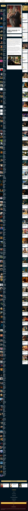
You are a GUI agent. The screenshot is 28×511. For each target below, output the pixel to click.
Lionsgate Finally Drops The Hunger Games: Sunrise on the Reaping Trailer (4, 253)
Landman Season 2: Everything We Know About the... (25, 274)
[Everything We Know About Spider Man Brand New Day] (1, 131)
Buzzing (24, 320)
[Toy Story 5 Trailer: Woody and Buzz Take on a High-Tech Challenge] (1, 172)
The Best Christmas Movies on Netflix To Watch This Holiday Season (4, 217)
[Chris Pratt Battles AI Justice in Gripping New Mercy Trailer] (1, 242)
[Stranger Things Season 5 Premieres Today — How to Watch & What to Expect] (25, 221)
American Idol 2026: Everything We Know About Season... (25, 137)
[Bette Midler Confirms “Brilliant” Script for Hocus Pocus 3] (1, 322)
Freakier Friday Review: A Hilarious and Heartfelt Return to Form (4, 428)
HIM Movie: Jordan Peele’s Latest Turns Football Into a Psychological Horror (4, 432)
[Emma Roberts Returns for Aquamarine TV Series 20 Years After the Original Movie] (1, 69)
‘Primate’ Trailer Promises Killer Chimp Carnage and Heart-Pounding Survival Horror (4, 326)
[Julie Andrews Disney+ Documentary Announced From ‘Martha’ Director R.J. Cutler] (1, 38)
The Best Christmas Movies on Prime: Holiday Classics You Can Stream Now (4, 239)
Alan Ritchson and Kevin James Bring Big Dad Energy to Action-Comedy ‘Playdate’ (4, 281)
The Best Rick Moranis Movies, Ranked (4, 359)
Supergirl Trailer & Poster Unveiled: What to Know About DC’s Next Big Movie (4, 229)
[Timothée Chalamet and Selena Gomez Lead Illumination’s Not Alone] (1, 61)
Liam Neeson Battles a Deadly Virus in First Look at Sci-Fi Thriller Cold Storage (4, 440)
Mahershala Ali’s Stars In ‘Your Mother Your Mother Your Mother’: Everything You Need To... (4, 28)
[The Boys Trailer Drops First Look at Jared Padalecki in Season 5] (25, 202)
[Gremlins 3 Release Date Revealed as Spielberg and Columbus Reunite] (1, 288)
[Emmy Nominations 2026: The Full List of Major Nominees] (25, 46)
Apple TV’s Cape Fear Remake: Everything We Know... (25, 89)
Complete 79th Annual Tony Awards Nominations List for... (25, 29)
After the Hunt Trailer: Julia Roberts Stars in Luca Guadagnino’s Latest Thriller (4, 472)
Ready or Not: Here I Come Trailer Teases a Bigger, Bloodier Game (4, 181)
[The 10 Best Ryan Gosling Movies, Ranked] (1, 475)
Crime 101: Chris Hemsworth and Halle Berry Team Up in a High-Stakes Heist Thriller (4, 305)
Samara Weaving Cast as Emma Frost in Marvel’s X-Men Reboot (4, 32)
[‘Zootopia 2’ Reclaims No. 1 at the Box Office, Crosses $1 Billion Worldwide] (1, 221)
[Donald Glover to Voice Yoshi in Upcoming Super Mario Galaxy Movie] (1, 140)
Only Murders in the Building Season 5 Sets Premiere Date (4, 455)
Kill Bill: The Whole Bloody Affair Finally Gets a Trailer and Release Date (4, 285)
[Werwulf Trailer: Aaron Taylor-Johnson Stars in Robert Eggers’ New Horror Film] (1, 64)
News (23, 310)
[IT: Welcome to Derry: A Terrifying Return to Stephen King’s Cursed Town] (25, 280)
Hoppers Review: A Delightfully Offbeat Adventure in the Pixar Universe (4, 157)
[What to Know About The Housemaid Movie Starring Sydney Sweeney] (1, 300)
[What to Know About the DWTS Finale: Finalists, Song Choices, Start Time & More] (25, 231)
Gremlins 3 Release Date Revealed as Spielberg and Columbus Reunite (4, 288)
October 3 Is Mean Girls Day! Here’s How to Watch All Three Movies (4, 349)
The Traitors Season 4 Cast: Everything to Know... (25, 167)
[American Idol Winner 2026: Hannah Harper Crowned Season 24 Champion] (25, 16)
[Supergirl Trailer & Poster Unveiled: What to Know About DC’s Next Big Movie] (1, 228)
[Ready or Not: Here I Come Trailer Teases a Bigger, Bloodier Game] (1, 181)
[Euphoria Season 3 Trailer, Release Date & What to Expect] (25, 153)
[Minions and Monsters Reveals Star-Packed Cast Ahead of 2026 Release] (1, 89)
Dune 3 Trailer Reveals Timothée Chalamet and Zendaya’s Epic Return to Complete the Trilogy (4, 102)
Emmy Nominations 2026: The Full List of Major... (25, 50)
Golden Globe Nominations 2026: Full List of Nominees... (25, 196)
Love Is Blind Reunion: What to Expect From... (25, 108)
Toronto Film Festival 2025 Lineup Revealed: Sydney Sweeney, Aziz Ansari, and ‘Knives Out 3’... (4, 467)
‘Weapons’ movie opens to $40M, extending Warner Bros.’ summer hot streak (4, 424)
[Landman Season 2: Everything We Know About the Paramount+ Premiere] (25, 270)
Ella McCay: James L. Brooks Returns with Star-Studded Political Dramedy (4, 313)
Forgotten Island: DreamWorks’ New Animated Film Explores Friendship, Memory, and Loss (4, 97)
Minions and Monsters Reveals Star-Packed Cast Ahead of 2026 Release (4, 89)
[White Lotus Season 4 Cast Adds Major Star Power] (25, 124)
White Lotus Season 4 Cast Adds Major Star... (25, 127)
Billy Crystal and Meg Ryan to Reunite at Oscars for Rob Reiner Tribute (4, 165)
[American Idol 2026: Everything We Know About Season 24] (25, 134)
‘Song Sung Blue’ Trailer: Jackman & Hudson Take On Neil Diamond (4, 365)
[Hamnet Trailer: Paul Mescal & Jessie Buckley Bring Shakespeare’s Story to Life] (1, 340)
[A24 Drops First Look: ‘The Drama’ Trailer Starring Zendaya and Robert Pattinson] (1, 233)
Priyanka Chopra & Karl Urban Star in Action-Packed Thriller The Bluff (4, 191)
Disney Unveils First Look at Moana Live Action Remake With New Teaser (4, 262)
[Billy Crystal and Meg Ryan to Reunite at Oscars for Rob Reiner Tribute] (1, 165)
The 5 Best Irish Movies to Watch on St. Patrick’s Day (4, 134)
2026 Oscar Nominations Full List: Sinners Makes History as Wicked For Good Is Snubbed (4, 186)
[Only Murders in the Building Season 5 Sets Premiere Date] (1, 455)
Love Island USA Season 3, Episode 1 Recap (25, 361)
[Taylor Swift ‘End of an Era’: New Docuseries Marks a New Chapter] (25, 250)
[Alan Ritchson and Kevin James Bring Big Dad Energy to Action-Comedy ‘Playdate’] (1, 280)
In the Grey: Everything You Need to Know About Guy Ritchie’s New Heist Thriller (4, 144)
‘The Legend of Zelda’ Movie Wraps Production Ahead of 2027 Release (4, 114)
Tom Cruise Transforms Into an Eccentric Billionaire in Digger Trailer (4, 54)
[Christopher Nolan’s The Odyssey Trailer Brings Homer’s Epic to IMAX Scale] (1, 205)
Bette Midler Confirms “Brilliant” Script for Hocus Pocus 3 (4, 322)
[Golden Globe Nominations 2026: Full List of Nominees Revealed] (25, 192)
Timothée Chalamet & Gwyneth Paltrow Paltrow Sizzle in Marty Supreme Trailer (4, 415)
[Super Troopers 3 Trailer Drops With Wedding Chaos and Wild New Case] (1, 106)
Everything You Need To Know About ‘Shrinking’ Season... (25, 177)
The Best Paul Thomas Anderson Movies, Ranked (4, 352)
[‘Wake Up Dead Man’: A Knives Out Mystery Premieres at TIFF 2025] (1, 375)
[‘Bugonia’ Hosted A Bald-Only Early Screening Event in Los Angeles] (1, 309)
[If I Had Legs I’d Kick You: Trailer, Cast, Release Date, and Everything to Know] (1, 419)
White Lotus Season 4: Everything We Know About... (25, 147)
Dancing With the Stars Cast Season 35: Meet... (25, 39)
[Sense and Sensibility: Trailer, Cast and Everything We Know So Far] (1, 50)
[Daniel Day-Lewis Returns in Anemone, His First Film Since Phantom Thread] (1, 402)
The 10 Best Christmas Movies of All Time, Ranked (4, 202)
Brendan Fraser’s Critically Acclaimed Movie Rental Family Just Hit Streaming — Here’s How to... (4, 177)
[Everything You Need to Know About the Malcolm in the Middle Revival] (25, 182)
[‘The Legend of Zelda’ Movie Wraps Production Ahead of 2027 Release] (1, 113)
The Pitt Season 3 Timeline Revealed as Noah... (25, 69)
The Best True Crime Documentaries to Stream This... (25, 303)
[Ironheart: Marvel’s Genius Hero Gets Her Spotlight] (25, 318)
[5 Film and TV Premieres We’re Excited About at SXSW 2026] (1, 137)
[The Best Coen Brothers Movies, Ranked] (1, 399)
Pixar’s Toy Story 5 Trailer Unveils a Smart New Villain (4, 277)
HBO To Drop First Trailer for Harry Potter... (24, 99)
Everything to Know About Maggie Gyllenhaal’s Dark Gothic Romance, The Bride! (4, 153)
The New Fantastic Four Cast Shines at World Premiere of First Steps (4, 463)
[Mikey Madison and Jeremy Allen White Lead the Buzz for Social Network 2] (1, 447)
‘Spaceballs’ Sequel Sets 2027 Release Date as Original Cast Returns (4, 93)
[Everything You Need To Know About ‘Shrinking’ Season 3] (25, 172)
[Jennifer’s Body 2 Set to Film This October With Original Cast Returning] (1, 42)
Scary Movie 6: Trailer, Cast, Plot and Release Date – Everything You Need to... (4, 169)
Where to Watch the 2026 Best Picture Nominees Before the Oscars (4, 148)
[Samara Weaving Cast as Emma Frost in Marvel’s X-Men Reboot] (1, 31)
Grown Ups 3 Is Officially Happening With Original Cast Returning (4, 10)
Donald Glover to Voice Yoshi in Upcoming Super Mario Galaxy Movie (4, 140)
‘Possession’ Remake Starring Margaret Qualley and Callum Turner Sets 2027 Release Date (4, 15)
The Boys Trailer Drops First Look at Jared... (25, 205)
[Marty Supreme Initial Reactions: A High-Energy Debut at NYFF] (1, 344)
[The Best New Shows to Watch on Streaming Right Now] (25, 241)
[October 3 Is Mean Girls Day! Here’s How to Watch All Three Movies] (1, 348)
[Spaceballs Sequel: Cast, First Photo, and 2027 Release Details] (1, 362)
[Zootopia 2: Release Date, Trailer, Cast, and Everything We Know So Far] (1, 451)
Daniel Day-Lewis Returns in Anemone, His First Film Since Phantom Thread (4, 403)
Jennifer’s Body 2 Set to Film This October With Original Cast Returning (4, 42)
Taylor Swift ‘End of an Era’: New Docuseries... (25, 254)
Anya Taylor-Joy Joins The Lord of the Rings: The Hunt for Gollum (4, 85)
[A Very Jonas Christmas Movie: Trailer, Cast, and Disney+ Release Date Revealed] (1, 378)
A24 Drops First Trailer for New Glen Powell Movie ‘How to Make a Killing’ (4, 245)
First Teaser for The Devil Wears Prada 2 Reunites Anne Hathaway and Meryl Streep (4, 270)
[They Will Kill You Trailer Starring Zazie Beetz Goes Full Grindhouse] (1, 194)
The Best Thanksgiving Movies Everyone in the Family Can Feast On (4, 249)
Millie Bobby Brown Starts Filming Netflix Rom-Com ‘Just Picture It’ (4, 355)
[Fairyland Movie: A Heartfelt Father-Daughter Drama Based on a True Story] (1, 409)
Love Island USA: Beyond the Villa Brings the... (25, 352)
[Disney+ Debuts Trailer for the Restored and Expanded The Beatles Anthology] (1, 265)
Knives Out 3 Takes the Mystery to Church (4, 225)
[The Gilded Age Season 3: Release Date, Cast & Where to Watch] (25, 309)
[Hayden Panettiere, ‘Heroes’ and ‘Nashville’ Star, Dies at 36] (11, 485)
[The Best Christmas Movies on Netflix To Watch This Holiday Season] (1, 217)
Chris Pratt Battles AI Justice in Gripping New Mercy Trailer (4, 242)
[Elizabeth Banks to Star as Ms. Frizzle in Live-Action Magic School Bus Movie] (1, 74)
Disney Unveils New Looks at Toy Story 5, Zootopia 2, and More (4, 391)
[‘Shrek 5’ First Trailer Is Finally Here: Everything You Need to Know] (1, 82)
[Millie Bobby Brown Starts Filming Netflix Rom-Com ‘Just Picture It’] (1, 355)
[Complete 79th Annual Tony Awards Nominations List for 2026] (25, 25)
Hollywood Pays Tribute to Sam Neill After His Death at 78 (4, 58)
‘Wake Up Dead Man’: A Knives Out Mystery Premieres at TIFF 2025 (4, 375)
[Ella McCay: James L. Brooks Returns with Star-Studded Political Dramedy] (1, 313)
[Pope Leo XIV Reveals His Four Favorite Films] (1, 274)
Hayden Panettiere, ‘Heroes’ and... (15, 484)
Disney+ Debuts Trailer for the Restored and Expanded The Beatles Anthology (4, 266)
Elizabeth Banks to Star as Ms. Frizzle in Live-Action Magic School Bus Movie (4, 74)
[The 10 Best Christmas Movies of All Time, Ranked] (1, 202)
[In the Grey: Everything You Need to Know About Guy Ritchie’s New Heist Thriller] (1, 143)
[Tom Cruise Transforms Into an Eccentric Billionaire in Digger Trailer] (1, 54)
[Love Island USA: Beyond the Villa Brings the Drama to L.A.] (25, 348)
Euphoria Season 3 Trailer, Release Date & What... (25, 157)
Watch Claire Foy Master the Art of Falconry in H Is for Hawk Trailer (4, 292)
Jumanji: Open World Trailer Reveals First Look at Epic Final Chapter (4, 35)
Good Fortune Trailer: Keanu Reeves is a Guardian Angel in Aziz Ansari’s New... (4, 459)
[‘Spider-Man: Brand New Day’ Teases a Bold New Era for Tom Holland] (1, 443)
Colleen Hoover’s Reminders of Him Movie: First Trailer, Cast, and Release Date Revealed (4, 318)
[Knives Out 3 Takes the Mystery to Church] (1, 225)
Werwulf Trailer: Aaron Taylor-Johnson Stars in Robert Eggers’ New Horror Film (4, 65)
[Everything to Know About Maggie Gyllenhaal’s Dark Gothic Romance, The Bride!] (1, 152)
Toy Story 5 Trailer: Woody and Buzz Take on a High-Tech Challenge (4, 172)
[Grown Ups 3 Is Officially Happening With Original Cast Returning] (1, 10)
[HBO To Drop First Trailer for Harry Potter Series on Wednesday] (25, 95)
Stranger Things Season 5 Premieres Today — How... (25, 225)
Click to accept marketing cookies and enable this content (14, 60)
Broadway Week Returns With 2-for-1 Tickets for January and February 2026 (4, 198)
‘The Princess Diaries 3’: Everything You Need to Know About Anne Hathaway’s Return (4, 19)
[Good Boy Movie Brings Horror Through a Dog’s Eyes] (1, 406)
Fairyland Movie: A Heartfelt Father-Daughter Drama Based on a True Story (4, 410)
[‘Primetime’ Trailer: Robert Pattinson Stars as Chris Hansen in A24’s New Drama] (1, 23)
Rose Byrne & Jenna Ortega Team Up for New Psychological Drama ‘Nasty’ (4, 46)
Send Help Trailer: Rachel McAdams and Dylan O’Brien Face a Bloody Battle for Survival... (4, 331)
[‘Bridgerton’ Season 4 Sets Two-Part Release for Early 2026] (25, 289)
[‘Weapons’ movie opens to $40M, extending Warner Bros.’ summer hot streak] (1, 423)
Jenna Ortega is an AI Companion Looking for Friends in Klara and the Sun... (4, 78)
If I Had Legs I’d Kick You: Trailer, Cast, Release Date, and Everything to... (4, 420)
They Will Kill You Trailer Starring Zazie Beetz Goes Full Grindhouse (4, 194)
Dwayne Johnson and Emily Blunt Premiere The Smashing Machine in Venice (4, 388)
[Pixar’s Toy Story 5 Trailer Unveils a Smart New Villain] (1, 277)
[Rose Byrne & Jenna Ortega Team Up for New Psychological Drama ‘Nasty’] (1, 46)
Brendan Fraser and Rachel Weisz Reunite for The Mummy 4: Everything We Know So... (4, 296)
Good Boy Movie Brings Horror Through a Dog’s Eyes (4, 406)
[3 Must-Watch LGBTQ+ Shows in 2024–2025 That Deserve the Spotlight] (25, 328)
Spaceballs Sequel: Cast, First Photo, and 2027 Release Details (4, 362)
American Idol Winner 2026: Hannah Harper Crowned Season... (25, 20)
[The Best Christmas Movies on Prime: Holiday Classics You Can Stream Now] (1, 238)
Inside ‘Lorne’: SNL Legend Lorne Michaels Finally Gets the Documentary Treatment (4, 161)
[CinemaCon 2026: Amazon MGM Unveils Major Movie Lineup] (1, 110)
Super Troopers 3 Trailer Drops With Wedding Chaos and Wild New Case (4, 107)
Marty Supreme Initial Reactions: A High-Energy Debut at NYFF (4, 345)
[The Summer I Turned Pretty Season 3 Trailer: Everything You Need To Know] (25, 338)
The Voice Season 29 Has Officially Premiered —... (25, 118)
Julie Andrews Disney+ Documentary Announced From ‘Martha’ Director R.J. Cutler (4, 39)
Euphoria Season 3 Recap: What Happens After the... (25, 79)
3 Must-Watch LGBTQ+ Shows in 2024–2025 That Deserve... (25, 332)
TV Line (10, 66)
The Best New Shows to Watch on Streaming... (25, 245)
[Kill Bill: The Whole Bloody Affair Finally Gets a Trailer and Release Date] (1, 285)
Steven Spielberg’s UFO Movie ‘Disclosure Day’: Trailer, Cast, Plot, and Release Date (4, 209)
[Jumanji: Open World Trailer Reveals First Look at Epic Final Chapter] (1, 35)
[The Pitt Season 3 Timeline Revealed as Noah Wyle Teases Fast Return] (25, 65)
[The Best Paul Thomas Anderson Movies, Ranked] (1, 352)
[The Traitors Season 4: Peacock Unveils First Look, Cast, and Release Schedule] (25, 260)
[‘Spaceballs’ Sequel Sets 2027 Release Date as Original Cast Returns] (1, 93)
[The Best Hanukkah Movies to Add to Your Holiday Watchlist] (1, 213)
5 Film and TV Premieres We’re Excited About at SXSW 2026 (4, 137)
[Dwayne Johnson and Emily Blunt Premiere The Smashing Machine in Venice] (1, 387)
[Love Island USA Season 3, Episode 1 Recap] (25, 357)
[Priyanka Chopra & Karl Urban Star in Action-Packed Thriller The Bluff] (1, 190)
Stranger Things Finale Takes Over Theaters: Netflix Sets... (25, 215)
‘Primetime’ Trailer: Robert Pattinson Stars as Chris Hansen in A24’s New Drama (4, 24)
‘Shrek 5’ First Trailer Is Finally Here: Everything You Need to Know (4, 82)
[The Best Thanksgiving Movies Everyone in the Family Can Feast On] (1, 249)
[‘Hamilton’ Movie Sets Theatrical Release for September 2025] (1, 435)
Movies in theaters (3, 5)
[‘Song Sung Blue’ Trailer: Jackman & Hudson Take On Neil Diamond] (1, 365)
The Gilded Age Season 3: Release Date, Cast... (25, 312)
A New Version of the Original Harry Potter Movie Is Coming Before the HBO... (4, 257)
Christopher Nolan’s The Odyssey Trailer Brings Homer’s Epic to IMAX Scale (4, 205)
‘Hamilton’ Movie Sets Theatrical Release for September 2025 (4, 436)
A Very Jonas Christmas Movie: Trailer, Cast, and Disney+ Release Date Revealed (4, 379)
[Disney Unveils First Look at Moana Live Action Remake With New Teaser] (1, 261)
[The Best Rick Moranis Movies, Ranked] (1, 359)
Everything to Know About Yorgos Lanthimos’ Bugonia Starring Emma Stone (4, 396)
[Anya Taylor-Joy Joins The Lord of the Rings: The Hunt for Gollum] (1, 85)
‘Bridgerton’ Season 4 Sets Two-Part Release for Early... (25, 293)
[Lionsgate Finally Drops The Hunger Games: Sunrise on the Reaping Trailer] (1, 253)
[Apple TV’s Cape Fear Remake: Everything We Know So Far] (25, 85)
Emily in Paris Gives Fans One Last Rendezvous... (25, 60)
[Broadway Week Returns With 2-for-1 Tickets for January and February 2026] (1, 198)
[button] (26, 501)
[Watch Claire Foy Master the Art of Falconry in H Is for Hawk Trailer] (1, 292)
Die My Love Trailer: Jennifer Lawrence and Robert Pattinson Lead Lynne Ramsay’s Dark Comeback (4, 370)
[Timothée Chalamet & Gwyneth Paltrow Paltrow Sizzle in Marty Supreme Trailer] (1, 414)
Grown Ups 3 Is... (23, 484)
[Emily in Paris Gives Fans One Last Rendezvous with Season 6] (25, 56)
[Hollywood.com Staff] (25, 6)
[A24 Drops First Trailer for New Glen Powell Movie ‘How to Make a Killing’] (1, 245)
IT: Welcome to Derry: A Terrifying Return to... (25, 283)
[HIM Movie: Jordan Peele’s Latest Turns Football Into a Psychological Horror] (1, 431)
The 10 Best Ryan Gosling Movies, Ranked (4, 475)
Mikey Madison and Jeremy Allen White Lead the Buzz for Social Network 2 (4, 448)
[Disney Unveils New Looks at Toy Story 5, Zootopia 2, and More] (1, 391)
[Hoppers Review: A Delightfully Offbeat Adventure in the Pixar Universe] (1, 156)
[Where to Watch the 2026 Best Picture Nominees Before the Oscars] (1, 147)
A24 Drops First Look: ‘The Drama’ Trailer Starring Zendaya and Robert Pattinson (4, 234)
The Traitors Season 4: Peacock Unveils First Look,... (25, 264)
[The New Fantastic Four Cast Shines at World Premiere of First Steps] (1, 463)
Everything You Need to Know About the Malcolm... (25, 186)
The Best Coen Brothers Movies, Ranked (4, 399)
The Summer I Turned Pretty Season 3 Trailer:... (25, 342)
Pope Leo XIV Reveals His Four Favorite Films (4, 274)
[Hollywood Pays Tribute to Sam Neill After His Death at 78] (1, 58)
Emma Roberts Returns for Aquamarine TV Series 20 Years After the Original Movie (4, 70)
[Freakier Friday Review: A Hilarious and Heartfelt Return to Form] (1, 427)
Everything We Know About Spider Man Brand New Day (4, 131)
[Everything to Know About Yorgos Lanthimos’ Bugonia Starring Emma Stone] (1, 395)
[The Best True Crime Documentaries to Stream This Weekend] (25, 299)
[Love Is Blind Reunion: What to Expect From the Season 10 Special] (25, 104)
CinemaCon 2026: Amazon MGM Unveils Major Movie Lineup (4, 110)
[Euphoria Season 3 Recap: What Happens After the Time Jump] (25, 75)
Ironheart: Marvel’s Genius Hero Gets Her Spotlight (25, 323)
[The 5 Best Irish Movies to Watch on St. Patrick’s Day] (1, 134)
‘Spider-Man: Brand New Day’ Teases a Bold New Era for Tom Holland (4, 444)
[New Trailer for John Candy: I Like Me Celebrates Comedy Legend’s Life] (1, 383)
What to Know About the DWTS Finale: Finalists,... (25, 235)
